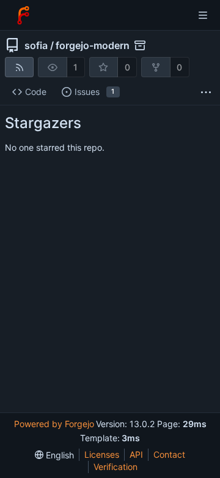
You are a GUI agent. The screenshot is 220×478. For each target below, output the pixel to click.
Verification (116, 466)
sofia (36, 45)
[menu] (54, 455)
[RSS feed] (19, 67)
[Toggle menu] (203, 15)
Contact (169, 454)
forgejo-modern (93, 45)
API (136, 454)
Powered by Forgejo (54, 424)
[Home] (23, 15)
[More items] (206, 92)
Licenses (101, 454)
